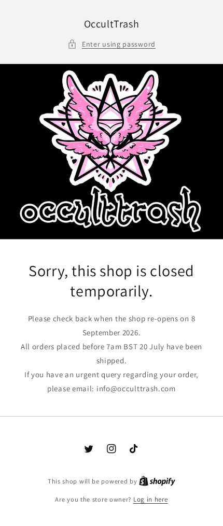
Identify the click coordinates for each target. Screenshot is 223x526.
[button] (111, 44)
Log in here (150, 499)
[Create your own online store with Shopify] (157, 481)
